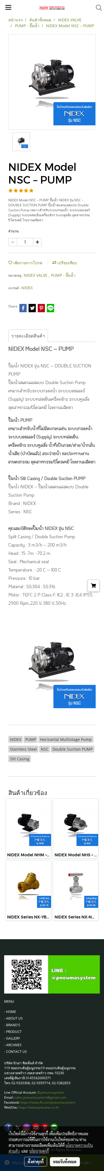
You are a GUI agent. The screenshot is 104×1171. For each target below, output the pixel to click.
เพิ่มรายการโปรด (27, 262)
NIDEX (27, 287)
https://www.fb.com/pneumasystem (48, 1102)
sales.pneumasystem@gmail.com (40, 1097)
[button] (97, 8)
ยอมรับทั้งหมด (65, 1161)
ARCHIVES (14, 1045)
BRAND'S (13, 1025)
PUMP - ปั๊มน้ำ (63, 275)
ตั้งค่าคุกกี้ (36, 1161)
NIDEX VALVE (36, 275)
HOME (11, 1011)
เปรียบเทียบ (66, 262)
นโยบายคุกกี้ (39, 1151)
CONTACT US (16, 1051)
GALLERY (13, 1038)
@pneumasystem (50, 1092)
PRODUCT (14, 1031)
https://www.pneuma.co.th (39, 1107)
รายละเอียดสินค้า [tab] (28, 336)
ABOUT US (14, 1018)
